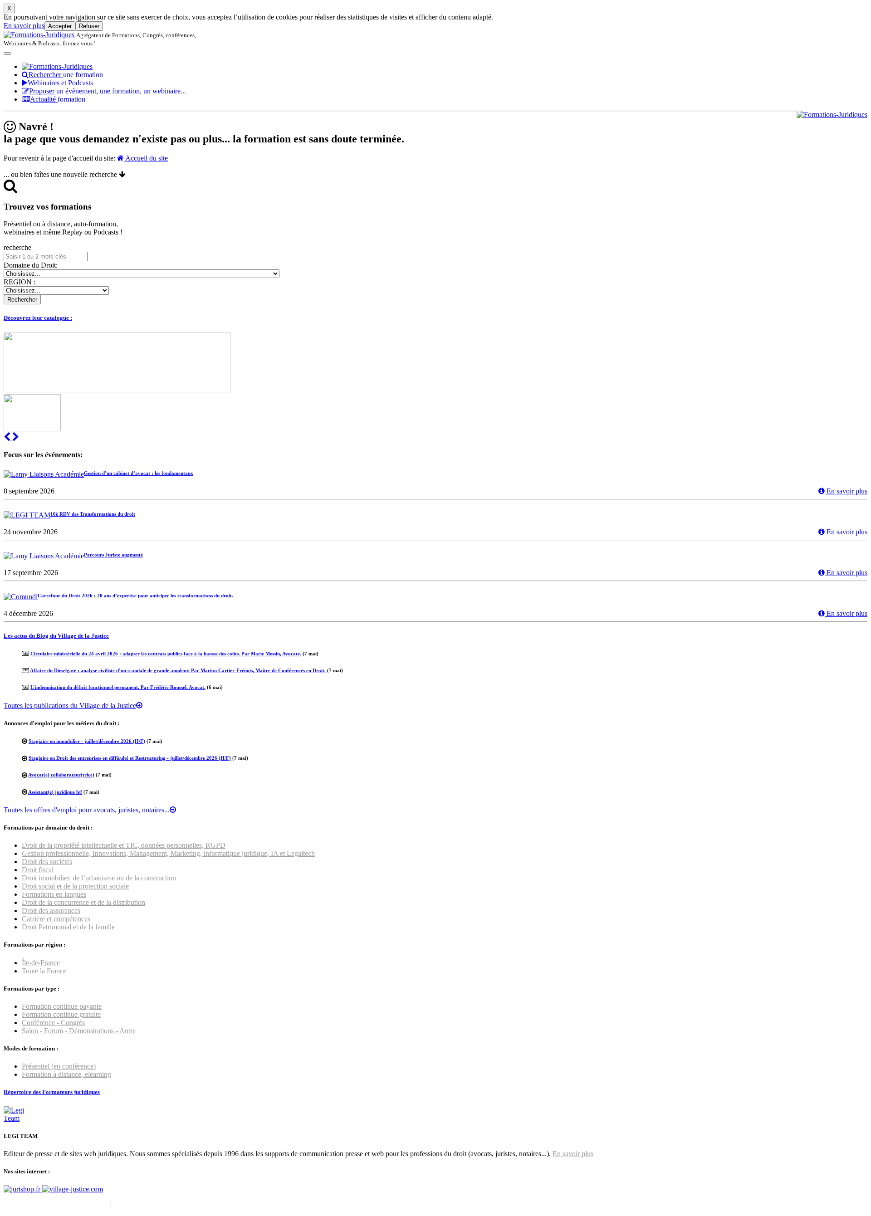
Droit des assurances (51, 910)
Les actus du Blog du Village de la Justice (56, 635)
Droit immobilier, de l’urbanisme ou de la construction (99, 878)
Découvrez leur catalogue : (38, 317)
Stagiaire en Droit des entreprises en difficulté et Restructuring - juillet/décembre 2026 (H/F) (130, 758)
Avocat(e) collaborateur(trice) (61, 774)
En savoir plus (24, 25)
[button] (8, 437)
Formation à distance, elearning (66, 1074)
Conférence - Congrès (53, 1022)
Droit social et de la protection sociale (75, 886)
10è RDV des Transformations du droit (92, 514)
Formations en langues (54, 894)
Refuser (89, 26)
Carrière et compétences (56, 919)
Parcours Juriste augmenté (113, 554)
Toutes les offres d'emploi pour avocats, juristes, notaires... (87, 810)
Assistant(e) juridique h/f (55, 792)
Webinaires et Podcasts (60, 83)
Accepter (60, 26)
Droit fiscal (38, 870)
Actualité (57, 99)
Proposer (107, 91)
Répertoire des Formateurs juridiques (52, 1092)
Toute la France (44, 971)
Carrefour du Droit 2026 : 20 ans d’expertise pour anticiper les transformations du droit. (135, 595)
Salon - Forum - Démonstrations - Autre (79, 1031)
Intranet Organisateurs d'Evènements (56, 1204)
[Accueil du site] (40, 35)
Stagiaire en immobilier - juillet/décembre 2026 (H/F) (87, 741)
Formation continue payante (62, 1006)
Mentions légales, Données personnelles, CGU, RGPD (192, 1204)
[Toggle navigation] (7, 53)
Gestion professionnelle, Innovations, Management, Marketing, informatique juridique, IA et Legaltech (168, 853)
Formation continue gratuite (61, 1014)
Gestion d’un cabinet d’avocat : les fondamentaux (138, 473)
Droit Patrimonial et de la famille (68, 927)
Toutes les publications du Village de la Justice (70, 705)
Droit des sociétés (47, 861)
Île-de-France (41, 963)
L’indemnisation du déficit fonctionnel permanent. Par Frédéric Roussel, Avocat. (118, 687)
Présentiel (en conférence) (59, 1066)
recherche (17, 247)
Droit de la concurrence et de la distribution (83, 902)
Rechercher (66, 74)
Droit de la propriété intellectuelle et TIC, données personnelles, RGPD (123, 845)
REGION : (19, 282)
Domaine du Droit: (31, 265)
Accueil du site (146, 158)
